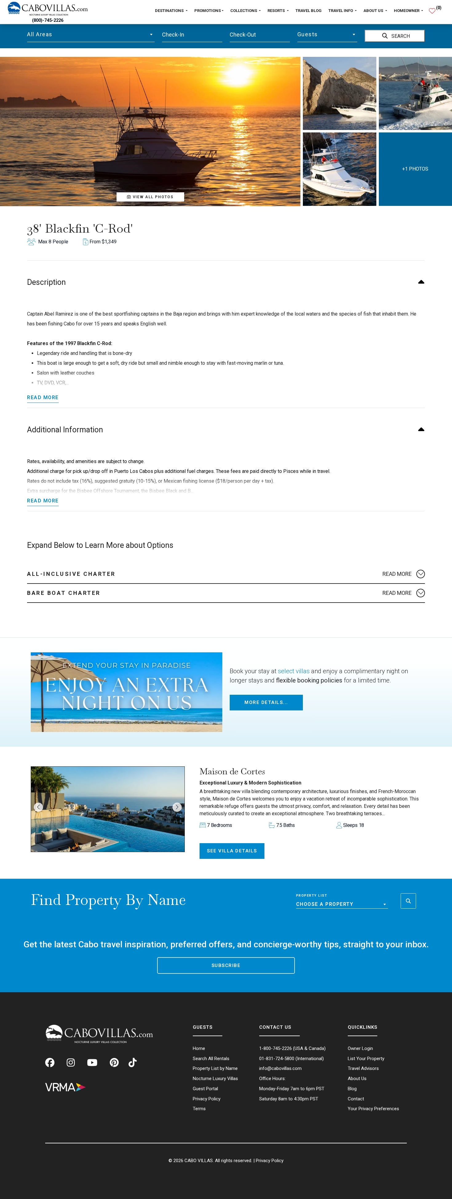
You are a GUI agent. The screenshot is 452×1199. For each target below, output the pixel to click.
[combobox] (91, 34)
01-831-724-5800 (276, 1058)
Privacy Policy (269, 1160)
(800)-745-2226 (47, 20)
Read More (43, 397)
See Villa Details (232, 851)
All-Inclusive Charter (71, 574)
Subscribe (226, 965)
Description (46, 282)
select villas (294, 671)
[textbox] (91, 34)
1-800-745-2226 (275, 1048)
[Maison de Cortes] (108, 809)
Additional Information (65, 429)
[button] (150, 197)
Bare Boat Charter (64, 593)
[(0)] (432, 8)
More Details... (266, 702)
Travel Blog (308, 10)
